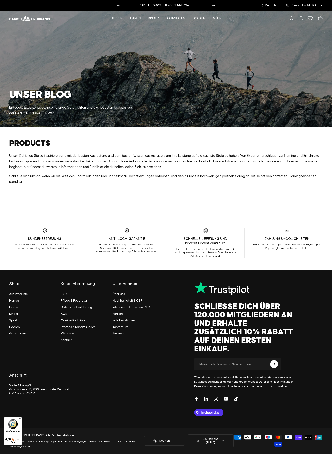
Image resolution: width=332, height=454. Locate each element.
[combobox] (270, 5)
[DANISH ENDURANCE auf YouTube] (226, 399)
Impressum (120, 327)
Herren (14, 300)
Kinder (13, 313)
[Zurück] (118, 5)
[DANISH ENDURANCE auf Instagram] (216, 399)
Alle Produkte (18, 294)
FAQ (64, 294)
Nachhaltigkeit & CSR (127, 300)
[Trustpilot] (244, 288)
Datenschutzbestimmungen (276, 381)
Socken (14, 327)
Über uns (119, 294)
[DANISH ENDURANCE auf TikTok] (236, 399)
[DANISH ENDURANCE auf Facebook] (196, 399)
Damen (14, 307)
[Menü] (19, 419)
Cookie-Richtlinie (73, 320)
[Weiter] (213, 5)
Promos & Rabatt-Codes (78, 327)
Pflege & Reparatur (74, 300)
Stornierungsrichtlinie (20, 446)
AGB (64, 313)
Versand (93, 441)
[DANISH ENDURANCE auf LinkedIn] (206, 399)
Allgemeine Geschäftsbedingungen (68, 441)
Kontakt (66, 340)
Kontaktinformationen (124, 441)
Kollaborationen (124, 320)
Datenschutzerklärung (76, 307)
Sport (13, 320)
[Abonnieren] (274, 364)
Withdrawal (69, 333)
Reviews (118, 333)
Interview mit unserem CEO (131, 307)
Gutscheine (17, 333)
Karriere (118, 313)
